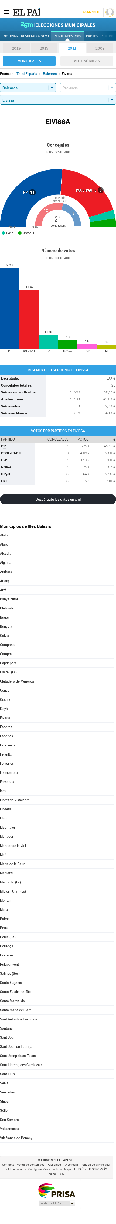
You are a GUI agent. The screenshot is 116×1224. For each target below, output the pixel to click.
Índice (52, 1174)
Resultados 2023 (35, 36)
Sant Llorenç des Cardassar (21, 1065)
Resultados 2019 (67, 36)
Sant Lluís (7, 1074)
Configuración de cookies (45, 1169)
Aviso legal (71, 1165)
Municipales (29, 61)
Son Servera (9, 1120)
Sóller (4, 1111)
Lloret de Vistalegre (15, 800)
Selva (4, 1083)
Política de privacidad (95, 1165)
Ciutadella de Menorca (17, 681)
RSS (61, 1174)
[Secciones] (6, 11)
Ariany (5, 581)
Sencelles (7, 1092)
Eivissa (5, 718)
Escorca (6, 727)
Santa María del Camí (16, 1010)
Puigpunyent (9, 964)
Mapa (67, 1169)
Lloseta (5, 809)
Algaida (5, 563)
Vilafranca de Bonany (16, 1138)
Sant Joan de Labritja (16, 1047)
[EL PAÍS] (26, 11)
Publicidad (54, 1165)
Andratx (6, 572)
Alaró (4, 544)
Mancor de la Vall (13, 846)
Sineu (4, 1101)
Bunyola (6, 626)
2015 (44, 48)
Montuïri (6, 900)
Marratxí (6, 873)
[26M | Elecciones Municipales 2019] (58, 24)
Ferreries (7, 763)
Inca (3, 791)
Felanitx (6, 754)
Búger (4, 617)
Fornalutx (7, 782)
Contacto (8, 1165)
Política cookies (15, 1169)
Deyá (4, 709)
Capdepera (8, 663)
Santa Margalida (12, 1001)
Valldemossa (9, 1129)
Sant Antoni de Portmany (19, 1019)
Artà (3, 590)
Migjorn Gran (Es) (13, 891)
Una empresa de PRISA (56, 1190)
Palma (5, 919)
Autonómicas (87, 61)
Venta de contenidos (30, 1165)
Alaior (4, 535)
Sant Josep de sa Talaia (18, 1056)
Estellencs (7, 745)
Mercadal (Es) (10, 882)
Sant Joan (7, 1037)
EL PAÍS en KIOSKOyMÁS (90, 1169)
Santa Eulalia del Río (15, 992)
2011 (72, 48)
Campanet (8, 645)
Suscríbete (91, 12)
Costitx (5, 700)
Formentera (9, 773)
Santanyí (6, 1028)
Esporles (6, 736)
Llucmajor (7, 827)
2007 (99, 48)
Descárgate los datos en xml (58, 499)
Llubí (3, 818)
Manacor (6, 837)
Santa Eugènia (11, 983)
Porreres (6, 955)
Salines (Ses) (10, 974)
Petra (4, 928)
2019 (16, 48)
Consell (5, 690)
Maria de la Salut (12, 864)
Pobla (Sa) (8, 937)
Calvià (4, 636)
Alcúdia (5, 553)
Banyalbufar (9, 599)
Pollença (6, 946)
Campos (6, 654)
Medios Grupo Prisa (56, 1203)
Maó (3, 855)
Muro (4, 910)
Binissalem (8, 608)
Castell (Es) (8, 672)
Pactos (92, 36)
